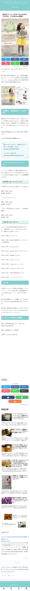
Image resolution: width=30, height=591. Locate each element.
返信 (26, 558)
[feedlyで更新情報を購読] (22, 397)
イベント (5, 379)
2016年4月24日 (19, 155)
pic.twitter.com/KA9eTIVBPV (11, 149)
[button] (24, 63)
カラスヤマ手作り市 (14, 80)
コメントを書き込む (15, 562)
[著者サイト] (8, 397)
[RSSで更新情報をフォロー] (15, 401)
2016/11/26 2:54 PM (5, 541)
